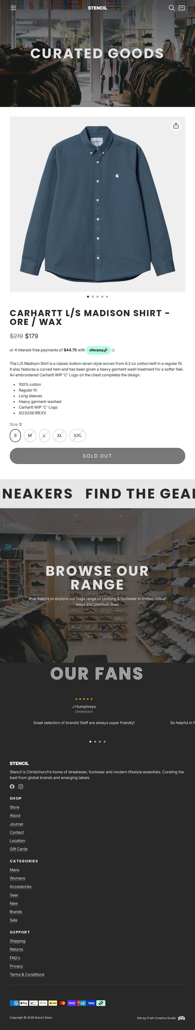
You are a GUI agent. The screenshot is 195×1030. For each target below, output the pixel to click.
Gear (14, 895)
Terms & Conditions (27, 974)
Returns (16, 949)
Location (17, 840)
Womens (17, 878)
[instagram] (20, 786)
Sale (13, 920)
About (15, 815)
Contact (17, 832)
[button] (13, 7)
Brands (16, 911)
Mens (14, 869)
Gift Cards (19, 848)
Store (14, 807)
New (14, 903)
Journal (16, 824)
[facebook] (12, 786)
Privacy (16, 966)
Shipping (17, 940)
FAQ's (15, 957)
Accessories (20, 886)
